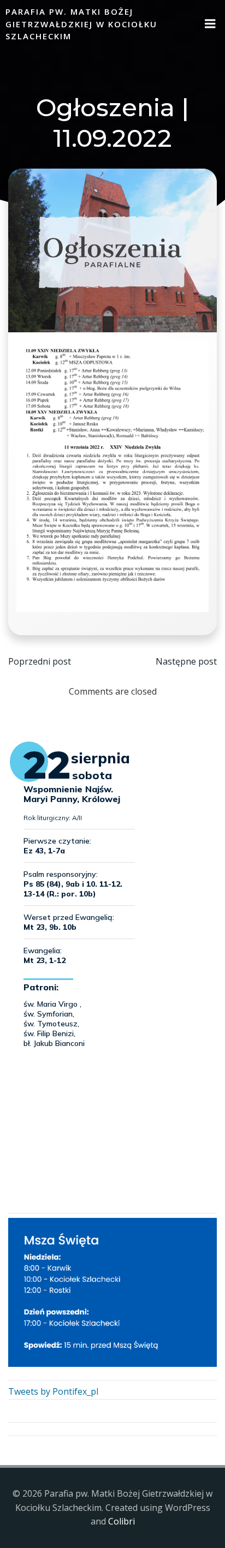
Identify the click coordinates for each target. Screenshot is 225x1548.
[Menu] (210, 24)
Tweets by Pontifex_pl (53, 1391)
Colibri (121, 1521)
